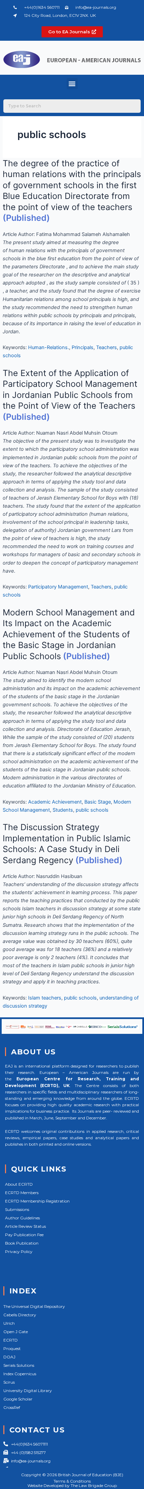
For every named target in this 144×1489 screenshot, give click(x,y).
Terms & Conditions (72, 1481)
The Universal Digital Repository (34, 1306)
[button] (72, 83)
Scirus (9, 1382)
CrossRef (11, 1407)
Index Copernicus (19, 1373)
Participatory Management (58, 587)
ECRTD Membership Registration (37, 1201)
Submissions (17, 1209)
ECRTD (10, 1340)
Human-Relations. (48, 347)
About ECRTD (19, 1184)
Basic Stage (97, 802)
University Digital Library (27, 1390)
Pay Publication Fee (24, 1234)
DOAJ (9, 1356)
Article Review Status (25, 1226)
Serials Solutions (18, 1365)
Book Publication (22, 1243)
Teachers (106, 347)
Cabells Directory (19, 1314)
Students (63, 810)
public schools (92, 810)
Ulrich (9, 1323)
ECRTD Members (22, 1192)
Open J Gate (15, 1331)
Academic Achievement (55, 802)
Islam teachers (44, 998)
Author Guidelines (22, 1217)
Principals (82, 347)
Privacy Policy (18, 1251)
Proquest (12, 1348)
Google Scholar (17, 1398)
